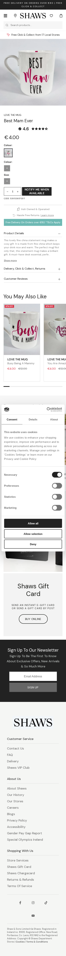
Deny (33, 544)
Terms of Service (19, 886)
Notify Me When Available (37, 191)
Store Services (18, 860)
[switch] (57, 486)
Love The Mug (12, 115)
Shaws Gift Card (19, 867)
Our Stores (15, 801)
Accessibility (16, 827)
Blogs (11, 814)
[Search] (7, 25)
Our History (15, 795)
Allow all (33, 523)
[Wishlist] (51, 16)
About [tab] (54, 419)
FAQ (10, 755)
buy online (33, 619)
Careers (13, 807)
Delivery (13, 761)
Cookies (20, 941)
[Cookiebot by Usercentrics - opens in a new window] (47, 409)
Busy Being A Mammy (20, 361)
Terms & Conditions (37, 941)
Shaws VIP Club (18, 768)
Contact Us (15, 748)
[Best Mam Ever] (8, 153)
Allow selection (33, 533)
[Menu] (5, 16)
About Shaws (17, 788)
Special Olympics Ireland (25, 839)
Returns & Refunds (20, 879)
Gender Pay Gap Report (24, 833)
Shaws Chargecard (21, 873)
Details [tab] (33, 419)
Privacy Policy (17, 820)
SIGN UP (33, 687)
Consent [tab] (12, 419)
